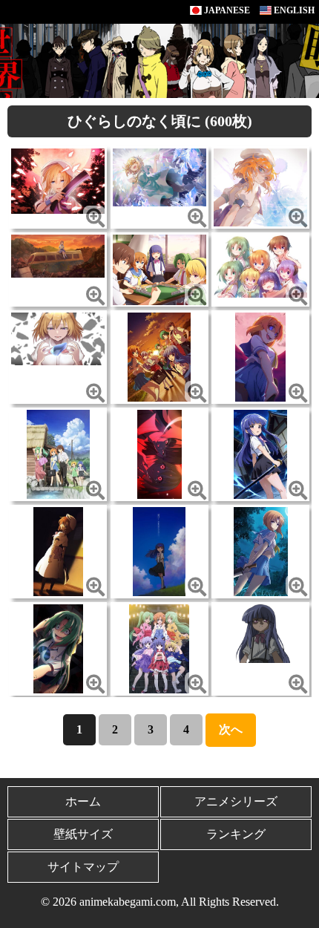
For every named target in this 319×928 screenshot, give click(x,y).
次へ (231, 729)
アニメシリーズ (235, 801)
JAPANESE (226, 10)
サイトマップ (83, 866)
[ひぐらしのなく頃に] (58, 180)
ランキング (236, 834)
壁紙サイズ (83, 834)
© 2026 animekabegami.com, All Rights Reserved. (160, 901)
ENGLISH (293, 10)
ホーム (83, 801)
